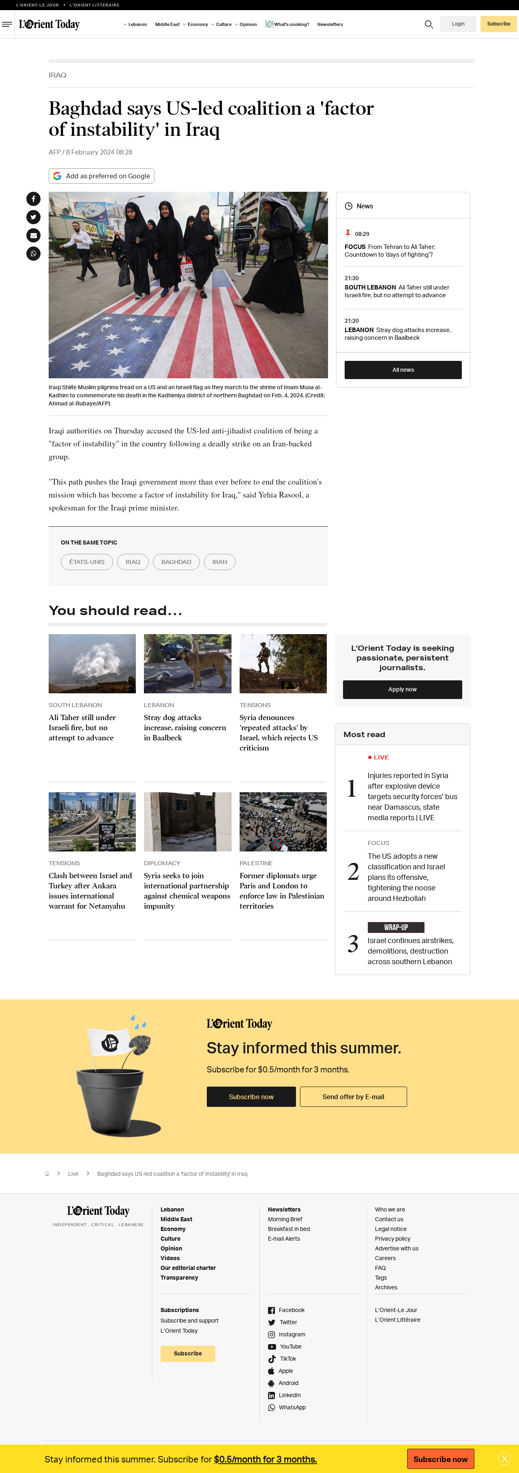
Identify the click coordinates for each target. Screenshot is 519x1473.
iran (219, 562)
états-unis (87, 562)
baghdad (176, 562)
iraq (133, 562)
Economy (173, 1228)
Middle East (176, 1219)
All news (403, 369)
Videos (170, 1257)
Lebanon (172, 1209)
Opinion (171, 1248)
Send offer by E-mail (353, 1097)
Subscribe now (251, 1097)
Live (73, 1173)
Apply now (402, 689)
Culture (170, 1238)
